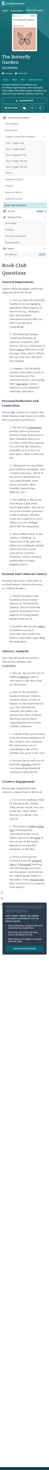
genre (20, 349)
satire (41, 626)
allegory (24, 677)
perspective (37, 879)
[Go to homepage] (13, 3)
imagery (26, 764)
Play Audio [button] (13, 108)
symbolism (8, 665)
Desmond (25, 864)
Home (5, 10)
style (37, 837)
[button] (24, 108)
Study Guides (16, 10)
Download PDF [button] (26, 100)
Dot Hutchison (9, 67)
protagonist (34, 427)
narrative (22, 383)
